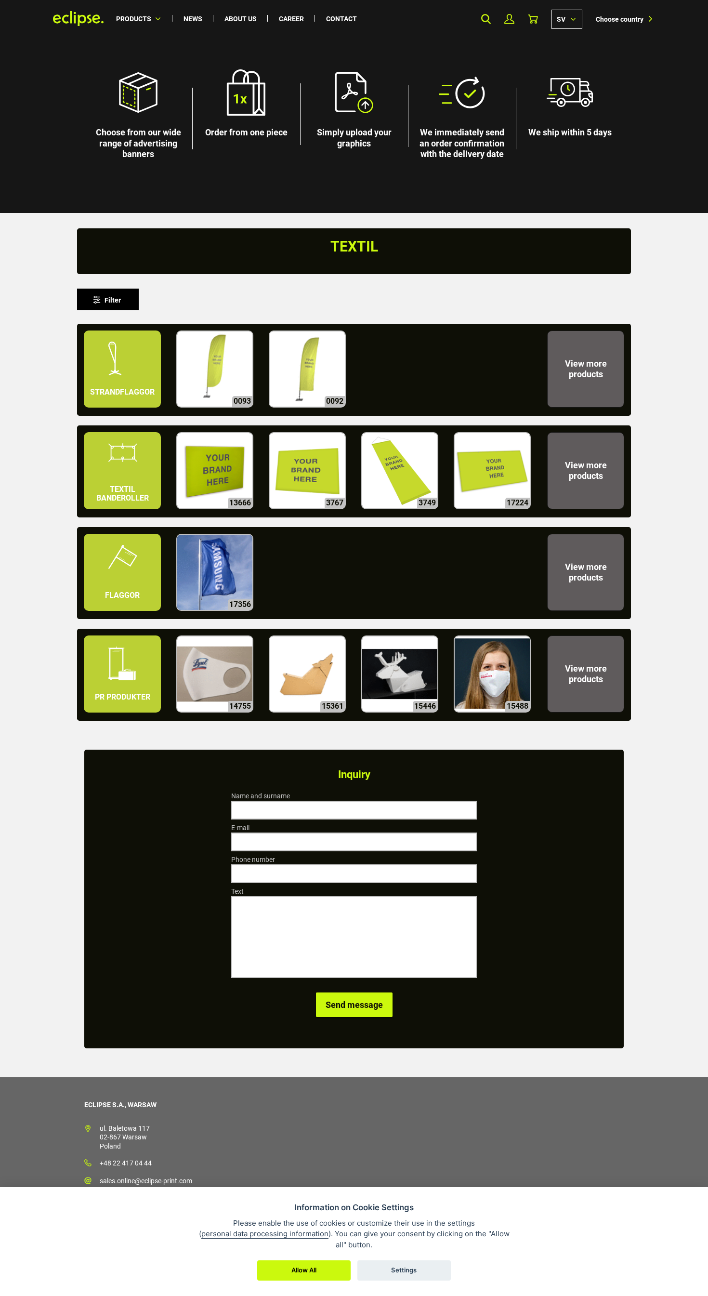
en (567, 19)
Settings (404, 1270)
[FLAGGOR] (123, 615)
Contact (341, 19)
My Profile (509, 19)
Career (291, 19)
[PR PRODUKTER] (123, 716)
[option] (354, 106)
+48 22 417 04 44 (126, 1163)
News (193, 19)
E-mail (240, 827)
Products (133, 19)
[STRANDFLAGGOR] (123, 411)
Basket (533, 19)
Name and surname (260, 796)
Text (237, 891)
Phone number (253, 859)
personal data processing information (264, 1233)
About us (240, 19)
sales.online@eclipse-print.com (146, 1181)
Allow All (303, 1270)
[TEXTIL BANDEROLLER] (123, 513)
